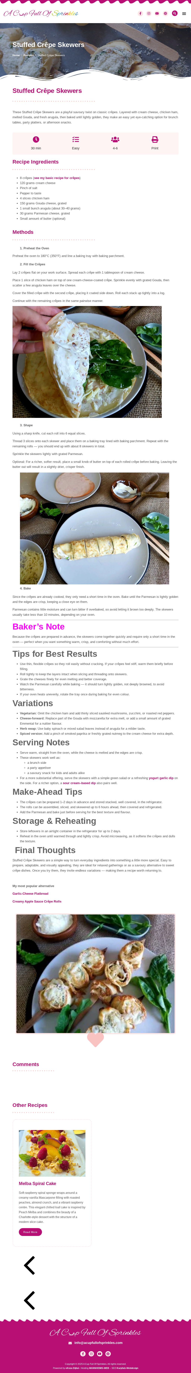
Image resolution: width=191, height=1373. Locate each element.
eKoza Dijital (72, 1368)
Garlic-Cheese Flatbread (30, 893)
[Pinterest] (165, 13)
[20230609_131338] (95, 973)
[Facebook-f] (140, 13)
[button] (184, 13)
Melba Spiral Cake (37, 1183)
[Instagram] (148, 13)
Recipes (29, 55)
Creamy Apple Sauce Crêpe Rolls (36, 901)
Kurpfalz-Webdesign (127, 1368)
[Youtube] (157, 13)
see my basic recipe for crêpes (56, 178)
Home (16, 55)
